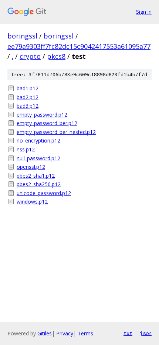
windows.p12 (32, 201)
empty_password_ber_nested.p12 (56, 131)
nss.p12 (26, 149)
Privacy (64, 333)
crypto (30, 56)
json (146, 333)
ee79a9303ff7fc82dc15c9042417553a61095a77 (78, 46)
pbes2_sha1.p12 (36, 175)
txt (128, 333)
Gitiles (44, 333)
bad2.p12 (27, 97)
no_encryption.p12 (38, 140)
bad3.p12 (27, 105)
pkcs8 (56, 56)
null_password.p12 (38, 158)
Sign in (144, 11)
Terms (85, 333)
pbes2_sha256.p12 (39, 184)
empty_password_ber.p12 (47, 123)
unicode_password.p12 (44, 193)
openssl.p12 (31, 166)
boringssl (22, 35)
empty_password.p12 (42, 114)
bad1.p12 (27, 88)
